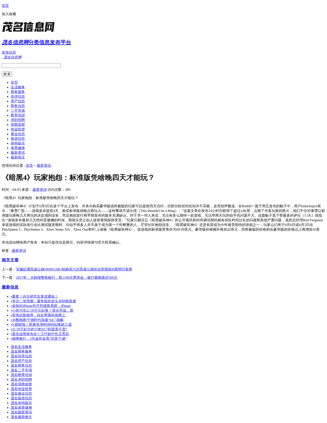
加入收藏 (9, 14)
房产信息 (18, 101)
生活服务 (18, 87)
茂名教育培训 (21, 375)
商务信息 (18, 106)
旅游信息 (18, 138)
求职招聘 (18, 120)
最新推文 (18, 157)
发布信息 (9, 52)
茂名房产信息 (21, 361)
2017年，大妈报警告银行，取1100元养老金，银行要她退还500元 (66, 277)
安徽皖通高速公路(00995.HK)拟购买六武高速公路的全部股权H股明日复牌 (74, 269)
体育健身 (18, 148)
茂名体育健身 (21, 407)
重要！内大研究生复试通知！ (34, 296)
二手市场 (18, 110)
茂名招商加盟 (21, 384)
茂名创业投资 (21, 389)
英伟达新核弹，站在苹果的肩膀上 (38, 315)
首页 (5, 6)
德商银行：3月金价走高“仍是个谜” (39, 338)
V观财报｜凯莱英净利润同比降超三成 (41, 324)
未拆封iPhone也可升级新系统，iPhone (41, 306)
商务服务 (18, 92)
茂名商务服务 (21, 351)
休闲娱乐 (18, 143)
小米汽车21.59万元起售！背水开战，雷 (42, 310)
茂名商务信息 (21, 365)
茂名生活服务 (21, 347)
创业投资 (18, 129)
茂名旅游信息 (21, 398)
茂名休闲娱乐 (21, 403)
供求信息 (18, 96)
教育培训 (18, 115)
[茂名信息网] (29, 32)
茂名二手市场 (21, 370)
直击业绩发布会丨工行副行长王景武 (40, 334)
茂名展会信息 (21, 393)
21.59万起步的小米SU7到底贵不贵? (39, 329)
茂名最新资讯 (21, 412)
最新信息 (10, 287)
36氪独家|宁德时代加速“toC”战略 (37, 320)
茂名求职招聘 (21, 379)
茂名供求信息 (21, 356)
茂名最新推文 (21, 417)
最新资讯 (18, 153)
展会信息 (18, 134)
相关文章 (10, 260)
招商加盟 (18, 124)
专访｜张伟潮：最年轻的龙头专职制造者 (43, 301)
